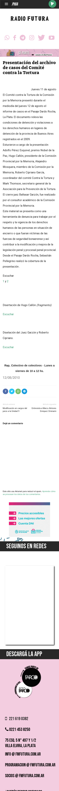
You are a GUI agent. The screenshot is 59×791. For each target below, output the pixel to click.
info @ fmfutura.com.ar (23, 754)
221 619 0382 (17, 718)
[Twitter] (41, 38)
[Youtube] (51, 38)
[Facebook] (14, 38)
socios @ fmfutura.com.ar (24, 776)
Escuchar (8, 314)
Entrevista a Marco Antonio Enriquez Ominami (44, 409)
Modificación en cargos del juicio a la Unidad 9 (15, 409)
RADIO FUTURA (29, 19)
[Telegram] (23, 38)
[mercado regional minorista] (29, 536)
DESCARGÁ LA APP (24, 654)
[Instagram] (31, 38)
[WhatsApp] (7, 38)
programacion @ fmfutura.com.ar (30, 765)
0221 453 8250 (19, 729)
